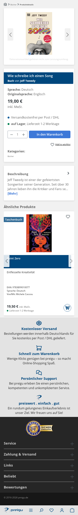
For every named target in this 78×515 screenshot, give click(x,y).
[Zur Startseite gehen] (13, 510)
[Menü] (31, 510)
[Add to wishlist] (68, 217)
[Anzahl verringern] (12, 134)
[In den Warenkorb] (67, 308)
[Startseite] (5, 4)
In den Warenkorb (50, 134)
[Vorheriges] (10, 34)
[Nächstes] (67, 34)
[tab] (39, 183)
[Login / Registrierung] (62, 510)
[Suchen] (41, 510)
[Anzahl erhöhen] (24, 134)
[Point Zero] (39, 233)
